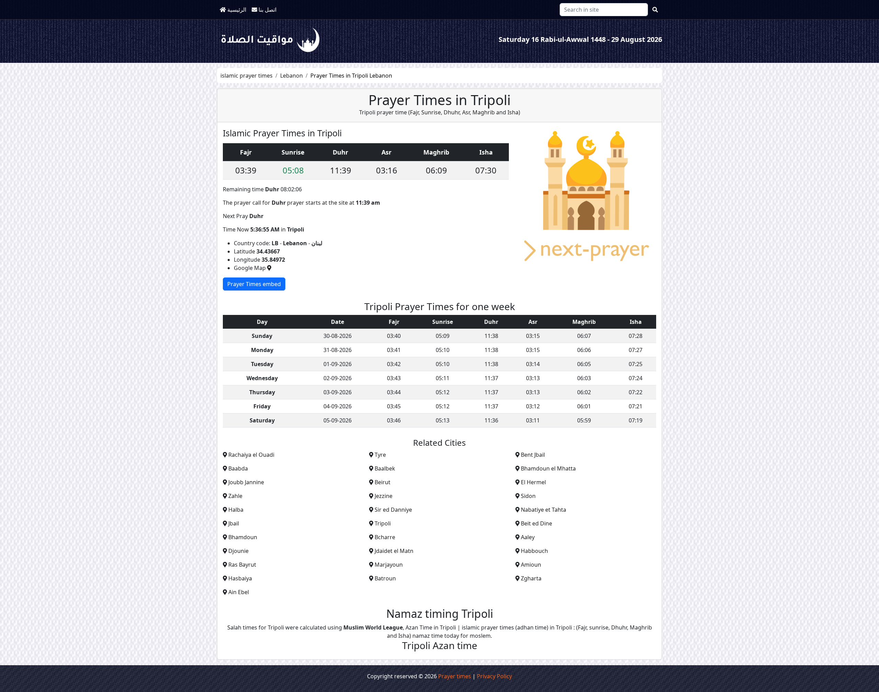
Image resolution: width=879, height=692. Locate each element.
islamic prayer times (246, 75)
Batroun (385, 578)
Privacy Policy (494, 676)
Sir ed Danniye (393, 509)
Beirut (382, 482)
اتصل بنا (266, 9)
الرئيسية (236, 9)
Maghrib (483, 112)
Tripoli (383, 523)
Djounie (238, 551)
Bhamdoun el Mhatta (548, 468)
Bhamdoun (242, 537)
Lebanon (291, 75)
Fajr (414, 112)
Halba (235, 509)
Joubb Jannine (246, 482)
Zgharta (531, 578)
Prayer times (454, 676)
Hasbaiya (240, 578)
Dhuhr (450, 112)
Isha (512, 112)
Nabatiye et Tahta (543, 509)
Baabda (238, 468)
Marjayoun (389, 564)
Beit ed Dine (536, 523)
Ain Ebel (238, 592)
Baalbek (385, 468)
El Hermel (533, 482)
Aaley (528, 537)
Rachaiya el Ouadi (251, 454)
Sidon (528, 496)
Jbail (233, 523)
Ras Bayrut (242, 564)
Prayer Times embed (254, 284)
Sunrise (430, 112)
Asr (465, 112)
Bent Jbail (533, 454)
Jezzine (383, 496)
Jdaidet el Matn (394, 551)
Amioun (531, 564)
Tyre (380, 454)
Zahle (235, 496)
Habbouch (534, 551)
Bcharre (385, 537)
